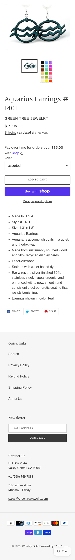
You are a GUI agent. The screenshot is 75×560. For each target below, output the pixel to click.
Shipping (10, 132)
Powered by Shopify (51, 546)
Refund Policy (18, 376)
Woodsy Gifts (30, 546)
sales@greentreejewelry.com (28, 498)
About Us (15, 399)
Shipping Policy (20, 387)
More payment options (37, 201)
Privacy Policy (18, 365)
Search (13, 354)
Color (8, 157)
